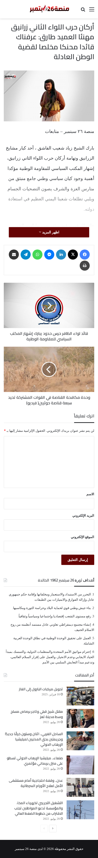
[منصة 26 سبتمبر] (49, 9)
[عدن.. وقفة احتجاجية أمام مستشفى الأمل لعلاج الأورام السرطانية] (80, 787)
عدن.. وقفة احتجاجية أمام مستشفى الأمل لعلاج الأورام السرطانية (36, 783)
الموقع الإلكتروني (82, 537)
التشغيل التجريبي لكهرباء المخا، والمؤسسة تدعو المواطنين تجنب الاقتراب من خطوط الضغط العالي (38, 808)
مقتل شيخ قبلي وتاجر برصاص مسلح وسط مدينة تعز (37, 714)
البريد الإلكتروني (83, 515)
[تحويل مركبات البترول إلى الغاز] (80, 696)
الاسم (90, 494)
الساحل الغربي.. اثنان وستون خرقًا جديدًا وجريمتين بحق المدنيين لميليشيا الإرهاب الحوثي (34, 739)
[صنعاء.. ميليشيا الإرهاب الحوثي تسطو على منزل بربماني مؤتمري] (80, 765)
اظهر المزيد (50, 232)
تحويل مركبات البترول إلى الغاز (41, 689)
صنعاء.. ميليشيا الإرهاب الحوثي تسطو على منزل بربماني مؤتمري (35, 761)
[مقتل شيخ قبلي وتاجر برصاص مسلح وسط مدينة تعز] (80, 718)
